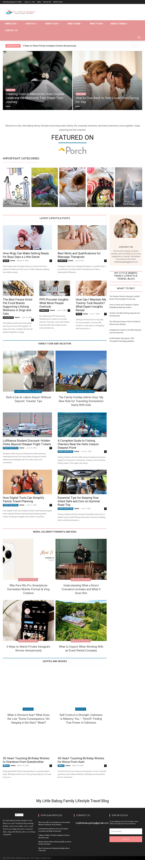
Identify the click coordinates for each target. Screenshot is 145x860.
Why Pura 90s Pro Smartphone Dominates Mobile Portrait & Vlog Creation (28, 589)
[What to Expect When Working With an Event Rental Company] (81, 620)
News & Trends (28, 579)
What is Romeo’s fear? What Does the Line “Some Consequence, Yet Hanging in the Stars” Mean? (28, 718)
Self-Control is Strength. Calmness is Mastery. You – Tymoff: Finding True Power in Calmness (81, 718)
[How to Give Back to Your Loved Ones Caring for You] (107, 80)
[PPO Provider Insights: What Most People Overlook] (54, 288)
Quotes (28, 709)
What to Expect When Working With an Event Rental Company (51, 45)
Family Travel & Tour (28, 391)
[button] (138, 37)
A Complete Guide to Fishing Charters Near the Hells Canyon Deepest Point (78, 444)
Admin (12, 261)
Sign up (125, 839)
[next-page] (116, 347)
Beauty (6, 260)
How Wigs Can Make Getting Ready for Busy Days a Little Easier (26, 255)
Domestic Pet (8, 317)
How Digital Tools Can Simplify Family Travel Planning (23, 499)
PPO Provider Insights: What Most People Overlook (54, 303)
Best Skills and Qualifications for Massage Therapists (79, 255)
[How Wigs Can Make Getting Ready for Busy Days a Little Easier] (27, 237)
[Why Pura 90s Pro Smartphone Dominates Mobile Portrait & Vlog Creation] (28, 559)
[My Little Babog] (19, 13)
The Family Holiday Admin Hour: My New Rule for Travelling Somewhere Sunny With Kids (81, 401)
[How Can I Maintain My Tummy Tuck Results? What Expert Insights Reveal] (91, 288)
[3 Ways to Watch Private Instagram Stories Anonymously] (28, 620)
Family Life (10, 90)
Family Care (81, 94)
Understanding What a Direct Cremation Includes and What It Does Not (81, 589)
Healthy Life (62, 260)
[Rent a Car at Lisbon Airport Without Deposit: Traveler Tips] (28, 371)
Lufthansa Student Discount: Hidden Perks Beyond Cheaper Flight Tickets (27, 442)
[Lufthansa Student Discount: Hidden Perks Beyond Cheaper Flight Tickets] (27, 424)
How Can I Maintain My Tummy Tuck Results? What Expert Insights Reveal (91, 305)
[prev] (133, 46)
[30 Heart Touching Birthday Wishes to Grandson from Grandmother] (27, 742)
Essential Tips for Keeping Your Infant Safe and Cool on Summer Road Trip (79, 501)
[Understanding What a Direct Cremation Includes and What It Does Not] (81, 559)
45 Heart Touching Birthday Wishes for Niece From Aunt (81, 760)
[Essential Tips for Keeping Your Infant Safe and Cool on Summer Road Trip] (82, 482)
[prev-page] (111, 347)
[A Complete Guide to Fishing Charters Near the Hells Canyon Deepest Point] (82, 424)
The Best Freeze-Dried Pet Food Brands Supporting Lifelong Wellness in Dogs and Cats (17, 306)
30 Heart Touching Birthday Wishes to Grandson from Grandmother (26, 760)
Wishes (6, 765)
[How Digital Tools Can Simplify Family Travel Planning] (27, 482)
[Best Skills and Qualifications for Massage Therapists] (82, 237)
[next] (138, 46)
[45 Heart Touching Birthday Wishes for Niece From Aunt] (82, 742)
